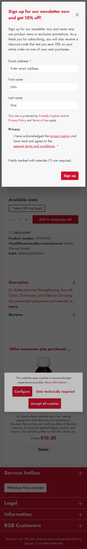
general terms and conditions (34, 146)
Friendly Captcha (49, 116)
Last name (15, 97)
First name (15, 79)
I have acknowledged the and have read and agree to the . (45, 141)
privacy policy (60, 136)
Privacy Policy (17, 120)
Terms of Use (40, 120)
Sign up (70, 175)
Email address (19, 61)
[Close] (77, 14)
